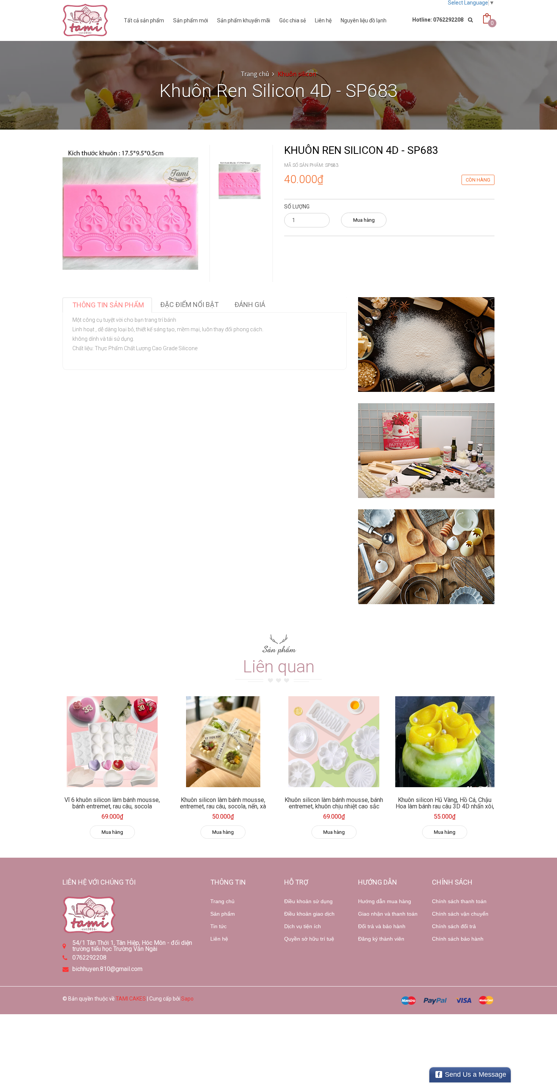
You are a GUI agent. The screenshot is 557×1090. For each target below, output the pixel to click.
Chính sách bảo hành (457, 939)
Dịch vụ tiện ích (302, 926)
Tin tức (218, 926)
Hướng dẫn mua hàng (384, 901)
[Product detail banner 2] (426, 450)
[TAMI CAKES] (85, 20)
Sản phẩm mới (190, 20)
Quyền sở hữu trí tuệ (309, 939)
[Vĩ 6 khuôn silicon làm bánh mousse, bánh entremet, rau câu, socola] (112, 741)
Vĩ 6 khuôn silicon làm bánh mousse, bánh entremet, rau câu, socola (112, 803)
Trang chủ (255, 74)
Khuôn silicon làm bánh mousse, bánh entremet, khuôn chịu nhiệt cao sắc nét (334, 806)
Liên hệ (323, 20)
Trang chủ (222, 901)
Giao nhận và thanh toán (388, 914)
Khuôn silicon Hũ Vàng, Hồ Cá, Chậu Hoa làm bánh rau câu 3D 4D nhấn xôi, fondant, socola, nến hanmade (445, 806)
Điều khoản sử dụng (308, 901)
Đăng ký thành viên (381, 939)
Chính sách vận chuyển (460, 914)
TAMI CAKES (131, 999)
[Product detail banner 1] (426, 344)
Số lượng (297, 207)
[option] (239, 181)
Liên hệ (219, 939)
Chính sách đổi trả (454, 926)
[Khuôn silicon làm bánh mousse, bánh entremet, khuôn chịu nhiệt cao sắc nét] (334, 741)
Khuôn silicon (297, 74)
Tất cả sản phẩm (144, 20)
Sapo (187, 999)
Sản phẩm (222, 914)
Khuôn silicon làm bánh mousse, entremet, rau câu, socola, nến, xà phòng (223, 806)
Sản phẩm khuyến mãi (243, 20)
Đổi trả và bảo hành (381, 926)
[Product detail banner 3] (426, 556)
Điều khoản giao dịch (309, 914)
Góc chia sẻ (292, 20)
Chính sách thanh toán (459, 901)
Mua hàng (364, 220)
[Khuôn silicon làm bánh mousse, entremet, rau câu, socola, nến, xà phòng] (223, 741)
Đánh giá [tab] (250, 305)
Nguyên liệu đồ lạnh (363, 20)
